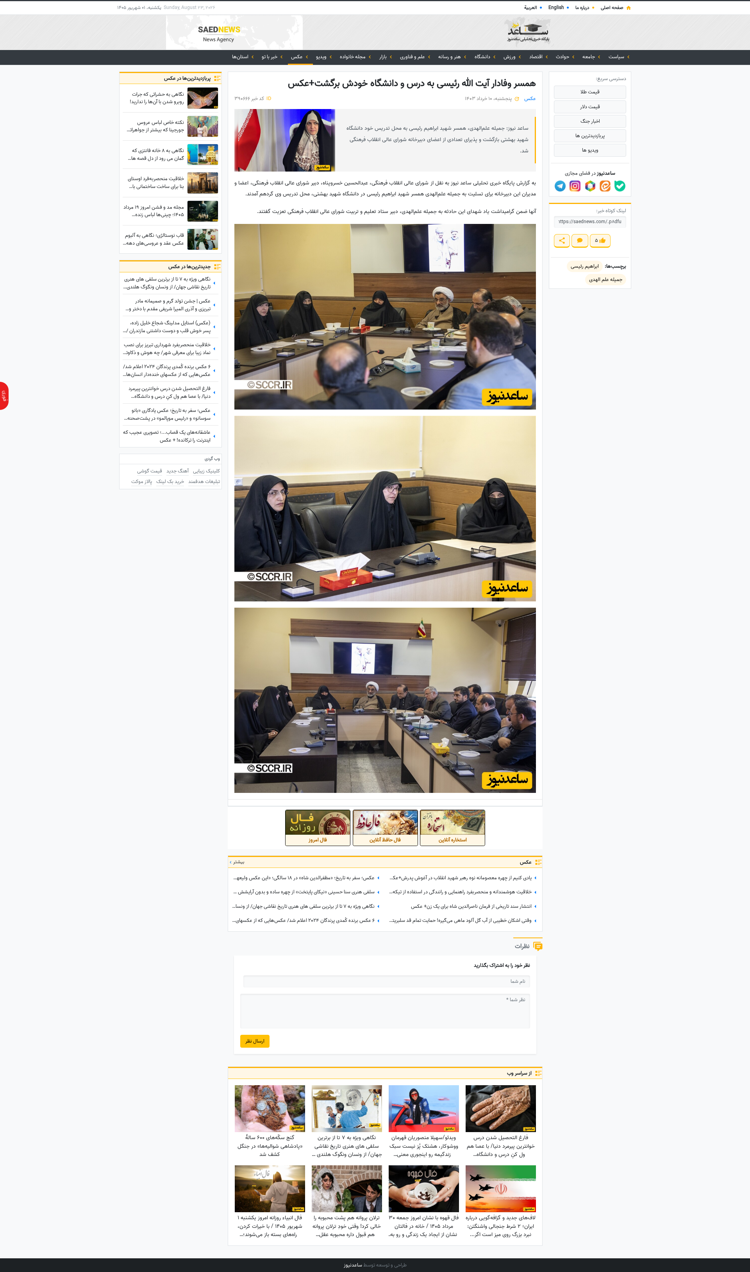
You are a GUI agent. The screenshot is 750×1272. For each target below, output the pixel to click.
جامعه (589, 57)
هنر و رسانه (450, 57)
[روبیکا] (590, 186)
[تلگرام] (560, 186)
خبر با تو (270, 57)
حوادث (563, 57)
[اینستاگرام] (575, 186)
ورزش (510, 57)
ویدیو (322, 57)
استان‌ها (241, 57)
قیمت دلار (590, 107)
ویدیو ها (590, 150)
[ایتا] (605, 186)
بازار (383, 57)
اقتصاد (536, 57)
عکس (297, 57)
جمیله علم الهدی (605, 280)
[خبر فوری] (4, 396)
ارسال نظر (254, 1041)
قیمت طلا (590, 92)
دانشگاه (483, 57)
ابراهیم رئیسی (585, 266)
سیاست (617, 57)
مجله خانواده (353, 57)
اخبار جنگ (590, 121)
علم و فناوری (413, 57)
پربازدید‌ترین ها (590, 136)
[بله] (619, 186)
